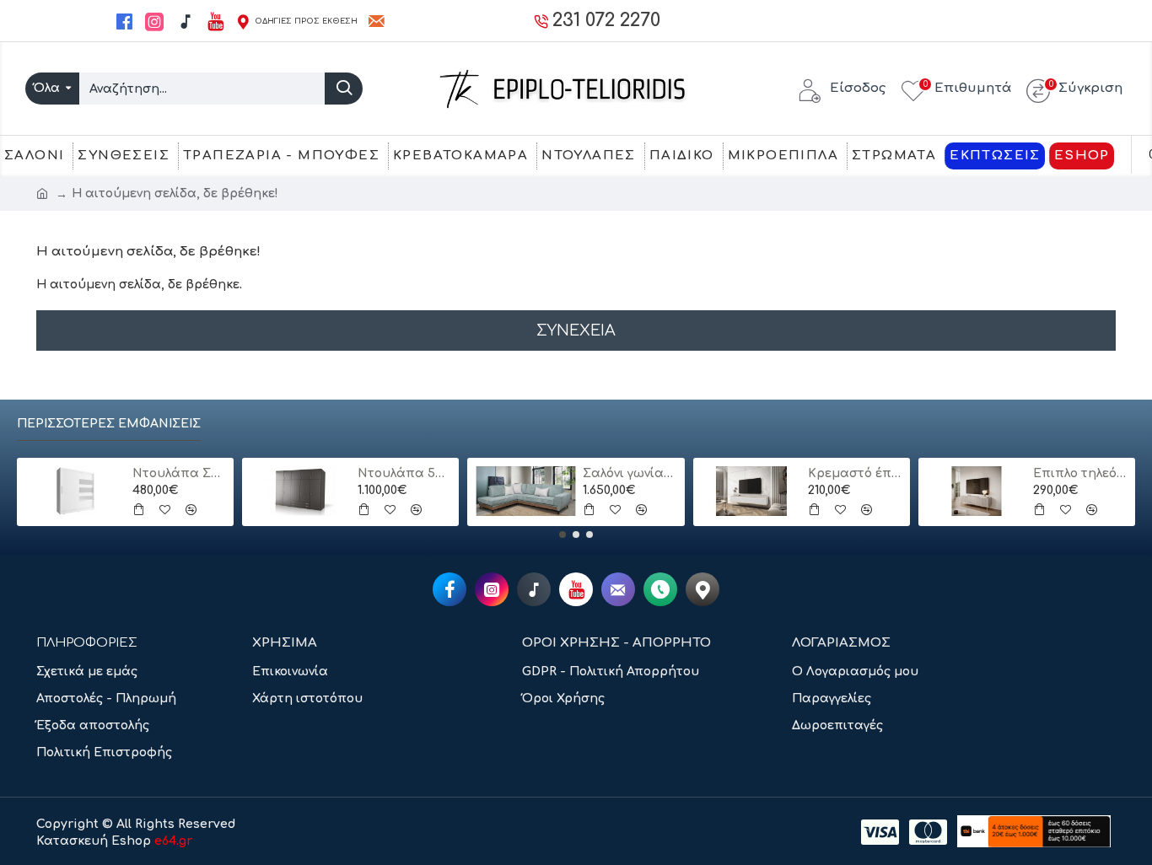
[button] (562, 534)
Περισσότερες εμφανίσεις (109, 423)
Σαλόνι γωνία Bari (629, 473)
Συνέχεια (576, 330)
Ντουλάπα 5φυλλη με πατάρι (404, 473)
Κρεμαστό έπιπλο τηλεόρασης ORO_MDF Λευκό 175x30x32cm (855, 473)
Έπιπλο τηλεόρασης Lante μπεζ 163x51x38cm (1080, 473)
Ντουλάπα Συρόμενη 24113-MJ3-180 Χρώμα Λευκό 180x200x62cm (179, 473)
